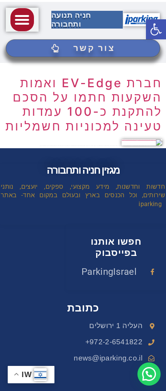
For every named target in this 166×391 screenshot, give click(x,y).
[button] (22, 20)
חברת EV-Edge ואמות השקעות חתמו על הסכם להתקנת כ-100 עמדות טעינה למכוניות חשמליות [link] (83, 104)
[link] (156, 29)
